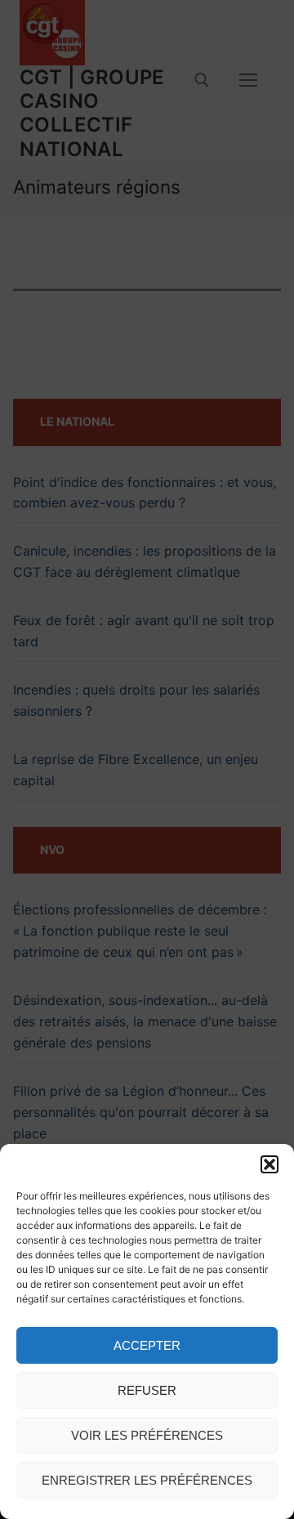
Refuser (147, 1390)
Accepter (147, 1345)
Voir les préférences (147, 1435)
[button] (269, 1164)
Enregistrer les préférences (147, 1480)
